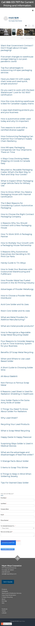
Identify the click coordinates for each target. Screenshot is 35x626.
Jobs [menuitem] (3, 603)
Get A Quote (7, 582)
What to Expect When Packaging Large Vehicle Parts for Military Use (17, 183)
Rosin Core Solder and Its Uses (15, 311)
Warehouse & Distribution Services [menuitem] (11, 593)
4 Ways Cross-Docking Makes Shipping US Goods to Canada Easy (15, 160)
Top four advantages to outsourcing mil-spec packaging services (16, 70)
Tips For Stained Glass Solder (15, 483)
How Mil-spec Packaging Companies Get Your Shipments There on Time (16, 149)
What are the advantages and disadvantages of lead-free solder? (17, 453)
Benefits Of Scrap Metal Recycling (17, 352)
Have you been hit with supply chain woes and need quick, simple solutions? (15, 81)
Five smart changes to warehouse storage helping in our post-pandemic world (17, 59)
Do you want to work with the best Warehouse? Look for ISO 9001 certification (17, 92)
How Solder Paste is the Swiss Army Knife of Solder (15, 401)
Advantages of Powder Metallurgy (17, 289)
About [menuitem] (3, 599)
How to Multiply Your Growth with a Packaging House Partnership (17, 244)
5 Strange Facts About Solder (15, 461)
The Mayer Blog (29, 38)
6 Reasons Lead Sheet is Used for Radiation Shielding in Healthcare (17, 392)
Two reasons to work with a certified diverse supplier (14, 128)
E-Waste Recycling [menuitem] (7, 597)
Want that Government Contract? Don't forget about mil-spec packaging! (17, 47)
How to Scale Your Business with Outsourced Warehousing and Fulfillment (16, 271)
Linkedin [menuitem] (4, 612)
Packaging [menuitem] (5, 591)
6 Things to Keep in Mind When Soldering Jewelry (16, 475)
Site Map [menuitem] (4, 601)
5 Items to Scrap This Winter (14, 467)
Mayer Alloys (22, 621)
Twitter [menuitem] (4, 611)
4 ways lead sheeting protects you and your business (17, 111)
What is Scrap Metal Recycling (15, 430)
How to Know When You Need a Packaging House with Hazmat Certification (16, 194)
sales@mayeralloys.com (9, 574)
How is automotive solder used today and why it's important (16, 120)
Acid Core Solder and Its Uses (15, 304)
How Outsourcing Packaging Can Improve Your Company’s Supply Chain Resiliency (17, 138)
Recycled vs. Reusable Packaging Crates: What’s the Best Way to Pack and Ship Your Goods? (16, 172)
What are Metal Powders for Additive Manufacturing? (14, 318)
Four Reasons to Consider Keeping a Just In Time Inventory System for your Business (17, 343)
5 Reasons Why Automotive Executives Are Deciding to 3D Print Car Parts (15, 254)
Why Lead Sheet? (9, 418)
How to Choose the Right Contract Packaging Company (17, 215)
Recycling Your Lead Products (15, 424)
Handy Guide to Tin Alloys (13, 263)
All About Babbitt (9, 376)
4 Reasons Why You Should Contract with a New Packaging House (16, 225)
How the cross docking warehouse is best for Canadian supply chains (17, 102)
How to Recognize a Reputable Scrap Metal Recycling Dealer (16, 333)
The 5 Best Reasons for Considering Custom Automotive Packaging (17, 205)
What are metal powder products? (17, 326)
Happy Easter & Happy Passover (16, 437)
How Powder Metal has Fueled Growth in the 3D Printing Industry (17, 281)
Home (22, 38)
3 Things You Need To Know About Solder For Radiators (14, 410)
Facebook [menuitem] (4, 609)
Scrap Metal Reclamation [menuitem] (9, 595)
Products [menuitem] (4, 589)
